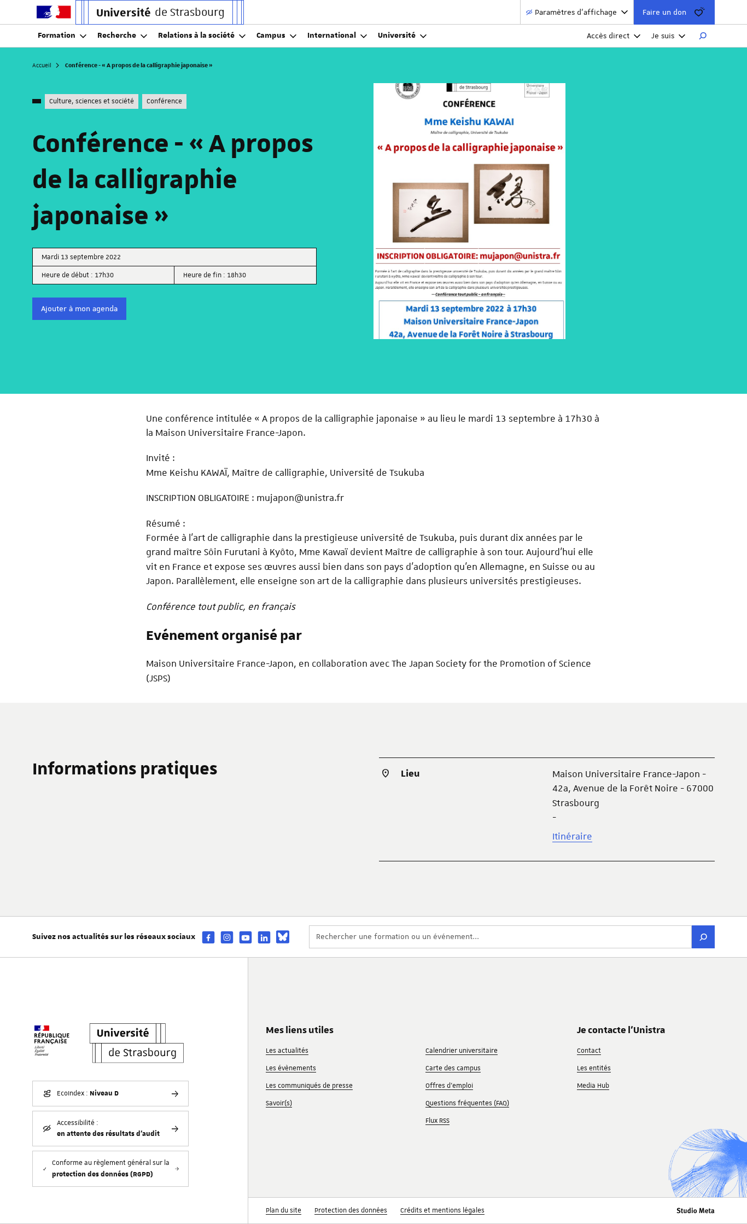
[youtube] (245, 937)
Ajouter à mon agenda (79, 308)
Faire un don (664, 12)
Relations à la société (196, 35)
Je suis (662, 35)
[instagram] (227, 937)
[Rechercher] (703, 36)
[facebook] (208, 937)
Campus (270, 35)
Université (397, 35)
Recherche (116, 35)
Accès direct (608, 35)
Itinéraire (572, 836)
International (331, 35)
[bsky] (282, 937)
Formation (56, 35)
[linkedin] (264, 937)
